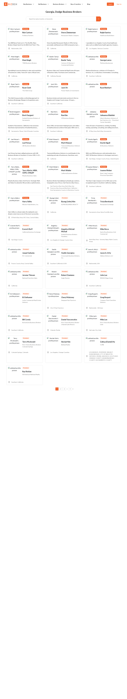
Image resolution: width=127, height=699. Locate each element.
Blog (88, 4)
